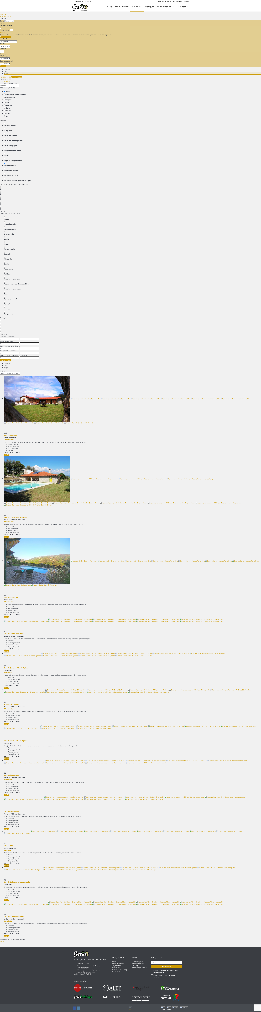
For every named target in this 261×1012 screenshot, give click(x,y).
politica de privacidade (168, 970)
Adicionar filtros (5, 360)
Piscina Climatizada (11, 171)
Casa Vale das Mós (10, 435)
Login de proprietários (164, 1)
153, (11, 792)
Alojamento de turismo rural (15, 94)
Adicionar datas (5, 37)
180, (11, 934)
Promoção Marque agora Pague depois (17, 181)
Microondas (8, 259)
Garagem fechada (10, 314)
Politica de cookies (138, 964)
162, (11, 863)
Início (109, 7)
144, (11, 685)
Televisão (7, 254)
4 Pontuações (9, 522)
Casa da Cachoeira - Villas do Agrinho (17, 882)
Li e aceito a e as (165, 971)
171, (11, 897)
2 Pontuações (9, 440)
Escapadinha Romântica (12, 151)
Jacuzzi (6, 156)
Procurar (3, 14)
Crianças (3, 49)
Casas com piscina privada (13, 141)
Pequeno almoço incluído (13, 161)
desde (6, 452)
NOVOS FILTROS (5, 17)
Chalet (7, 108)
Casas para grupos (10, 146)
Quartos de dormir (6, 61)
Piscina (6, 219)
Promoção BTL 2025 (11, 176)
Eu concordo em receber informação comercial (164, 976)
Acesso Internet (9, 304)
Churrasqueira (9, 234)
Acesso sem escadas (11, 299)
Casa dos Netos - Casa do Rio (14, 634)
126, (11, 452)
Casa (7, 102)
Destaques (149, 7)
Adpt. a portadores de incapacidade (16, 284)
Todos (7, 91)
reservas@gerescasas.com (86, 972)
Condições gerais (137, 961)
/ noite (17, 452)
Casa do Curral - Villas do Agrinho (16, 741)
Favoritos (186, 1)
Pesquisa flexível (6, 26)
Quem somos (183, 7)
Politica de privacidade (139, 968)
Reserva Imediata (10, 126)
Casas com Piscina (10, 136)
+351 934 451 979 (83, 964)
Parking (6, 274)
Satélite (6, 264)
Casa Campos (8, 846)
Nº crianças (4, 56)
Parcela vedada (9, 249)
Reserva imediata (122, 7)
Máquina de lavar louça (12, 279)
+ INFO (6, 455)
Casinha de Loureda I (11, 811)
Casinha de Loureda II (11, 775)
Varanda (7, 309)
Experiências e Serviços (166, 7)
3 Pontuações (9, 602)
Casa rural (8, 105)
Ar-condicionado (10, 224)
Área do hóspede (177, 1)
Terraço (6, 294)
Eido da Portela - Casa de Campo (15, 517)
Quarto (7, 113)
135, (11, 614)
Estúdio (8, 111)
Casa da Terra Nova (11, 597)
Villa (6, 116)
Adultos (3, 44)
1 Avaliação (8, 672)
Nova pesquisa (5, 81)
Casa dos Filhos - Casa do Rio (14, 916)
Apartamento (10, 97)
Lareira (6, 239)
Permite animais (10, 166)
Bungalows (8, 131)
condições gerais (158, 972)
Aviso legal (135, 966)
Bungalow (8, 100)
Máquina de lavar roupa (12, 289)
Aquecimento (9, 269)
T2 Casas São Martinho (12, 704)
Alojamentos (137, 7)
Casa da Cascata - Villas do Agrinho (16, 668)
